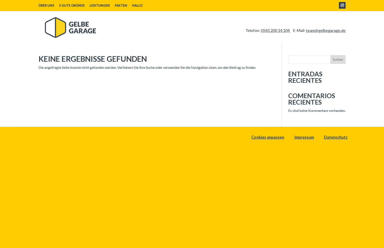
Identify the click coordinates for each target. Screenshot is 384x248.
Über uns (46, 5)
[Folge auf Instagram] (342, 5)
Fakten (121, 5)
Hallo (137, 5)
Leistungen (100, 5)
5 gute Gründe (72, 5)
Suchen (338, 59)
